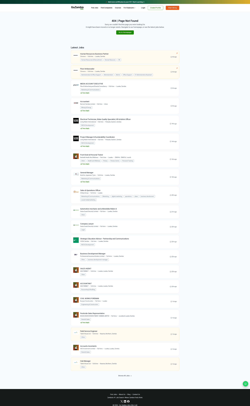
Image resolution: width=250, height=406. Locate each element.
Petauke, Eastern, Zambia (113, 122)
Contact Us (136, 394)
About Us (122, 394)
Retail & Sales (85, 319)
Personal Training (127, 161)
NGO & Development (87, 125)
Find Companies (106, 8)
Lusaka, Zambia (100, 56)
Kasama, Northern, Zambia (108, 334)
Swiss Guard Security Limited (89, 211)
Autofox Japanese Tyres (88, 175)
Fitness (105, 161)
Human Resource (110, 60)
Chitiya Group (84, 193)
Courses (118, 8)
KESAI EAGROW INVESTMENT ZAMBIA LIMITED (94, 316)
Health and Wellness (94, 161)
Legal (83, 230)
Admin (118, 75)
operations (128, 196)
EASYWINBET (84, 271)
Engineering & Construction (89, 304)
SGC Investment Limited (87, 348)
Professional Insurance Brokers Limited (92, 256)
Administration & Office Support (91, 75)
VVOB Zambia (84, 241)
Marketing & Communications (90, 90)
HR (119, 60)
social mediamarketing (88, 200)
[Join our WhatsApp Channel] (245, 383)
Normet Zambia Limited (87, 104)
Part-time (103, 157)
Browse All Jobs (124, 376)
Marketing (106, 196)
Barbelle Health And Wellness (89, 157)
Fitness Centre (114, 161)
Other (83, 161)
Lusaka (110, 157)
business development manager (98, 259)
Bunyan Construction (86, 301)
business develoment (147, 196)
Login (143, 8)
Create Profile (155, 8)
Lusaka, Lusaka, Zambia (105, 271)
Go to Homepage (125, 32)
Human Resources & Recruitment (91, 60)
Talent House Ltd (85, 334)
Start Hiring (172, 8)
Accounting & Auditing (88, 289)
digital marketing (117, 196)
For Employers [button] (129, 8)
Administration (108, 75)
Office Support (127, 75)
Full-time (90, 56)
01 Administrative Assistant (143, 75)
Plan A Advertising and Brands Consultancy (93, 86)
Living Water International (88, 122)
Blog (128, 394)
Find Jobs (94, 8)
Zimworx (83, 56)
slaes (136, 196)
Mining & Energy (86, 107)
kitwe (106, 104)
